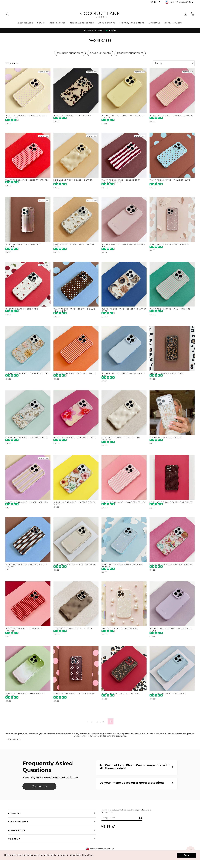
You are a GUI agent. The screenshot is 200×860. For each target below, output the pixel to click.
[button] (136, 766)
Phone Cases (58, 23)
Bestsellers (25, 23)
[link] (39, 786)
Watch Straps (106, 23)
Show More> (14, 739)
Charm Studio (173, 23)
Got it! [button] (187, 855)
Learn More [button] (87, 855)
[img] (12, 120)
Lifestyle (155, 23)
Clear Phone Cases (100, 53)
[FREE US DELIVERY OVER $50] (100, 30)
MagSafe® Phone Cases (130, 53)
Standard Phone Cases (70, 53)
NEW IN (41, 23)
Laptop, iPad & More (132, 23)
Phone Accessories (82, 23)
